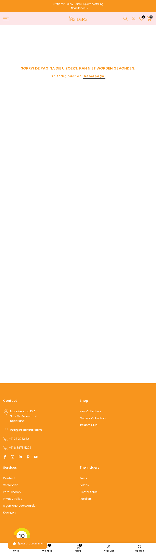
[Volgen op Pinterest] (28, 456)
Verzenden (10, 485)
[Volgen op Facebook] (5, 456)
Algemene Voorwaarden (20, 506)
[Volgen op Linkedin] (20, 456)
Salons (84, 485)
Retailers (86, 499)
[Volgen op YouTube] (36, 456)
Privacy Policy (12, 499)
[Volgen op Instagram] (12, 456)
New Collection (90, 411)
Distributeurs (89, 492)
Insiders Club (89, 425)
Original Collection (93, 418)
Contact (9, 478)
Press (83, 478)
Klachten (9, 513)
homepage (94, 76)
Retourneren (12, 492)
